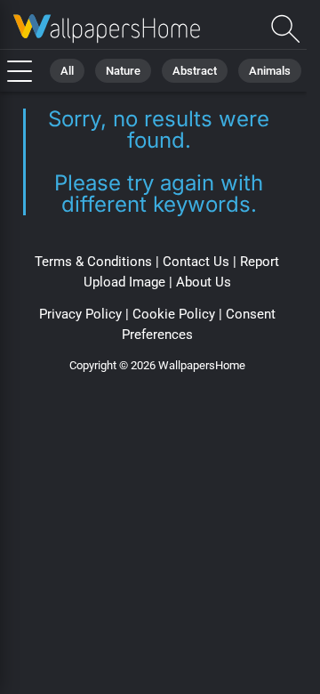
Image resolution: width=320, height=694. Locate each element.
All (67, 70)
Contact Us (196, 262)
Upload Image (124, 282)
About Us (203, 282)
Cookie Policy (173, 314)
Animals (270, 70)
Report (259, 262)
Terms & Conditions (93, 262)
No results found (106, 29)
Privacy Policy (80, 314)
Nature (123, 70)
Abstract (194, 70)
